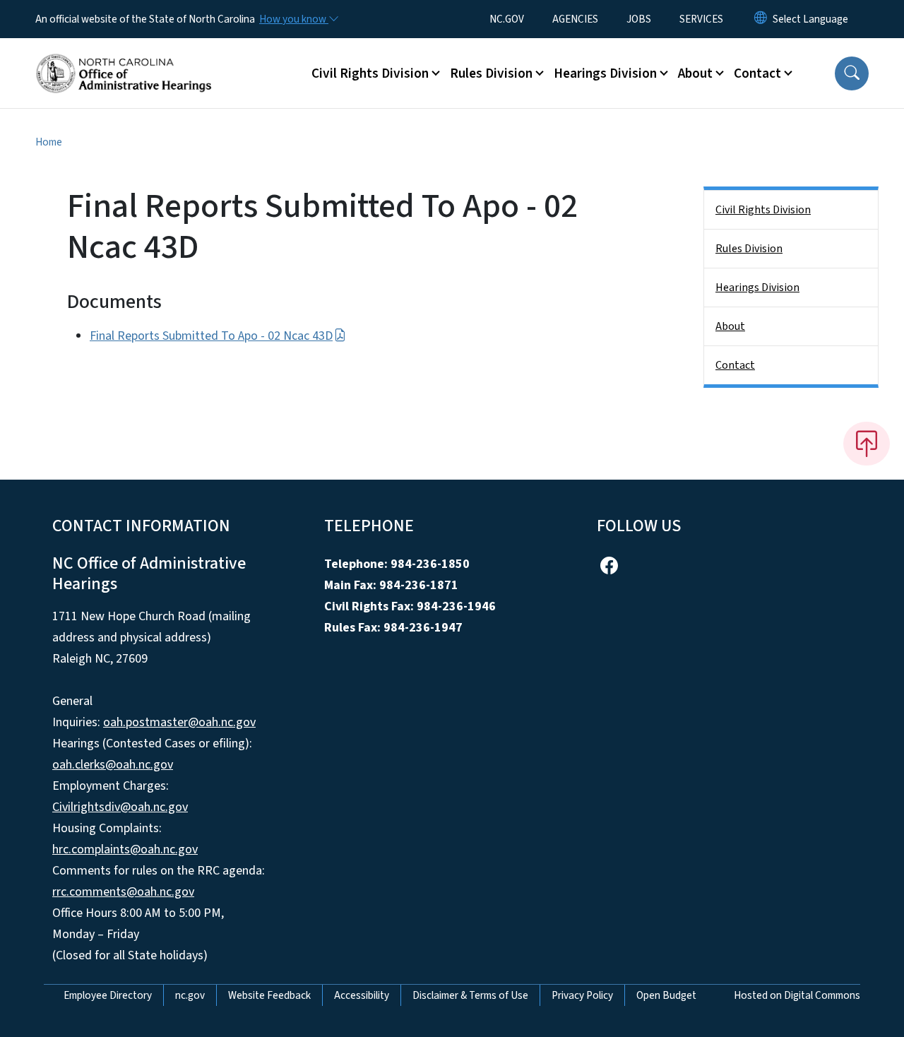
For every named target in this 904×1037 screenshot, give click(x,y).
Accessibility (361, 995)
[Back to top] (866, 444)
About (730, 326)
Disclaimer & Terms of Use (470, 995)
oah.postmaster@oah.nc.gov (179, 722)
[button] (852, 73)
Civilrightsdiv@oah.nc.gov (120, 807)
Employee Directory (108, 995)
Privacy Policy (582, 995)
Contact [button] (757, 73)
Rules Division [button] (491, 73)
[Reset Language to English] (760, 19)
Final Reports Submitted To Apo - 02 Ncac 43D (211, 336)
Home (48, 142)
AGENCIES (575, 19)
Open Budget (666, 995)
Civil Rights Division (763, 210)
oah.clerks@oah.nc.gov (112, 765)
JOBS (638, 19)
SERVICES (701, 19)
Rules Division (749, 248)
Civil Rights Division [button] (370, 73)
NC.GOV (506, 19)
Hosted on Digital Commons (797, 995)
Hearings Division (757, 287)
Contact (735, 365)
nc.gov (190, 995)
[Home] (123, 57)
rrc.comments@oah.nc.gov (123, 892)
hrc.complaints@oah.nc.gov (125, 849)
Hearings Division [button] (605, 73)
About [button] (695, 73)
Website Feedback (269, 995)
